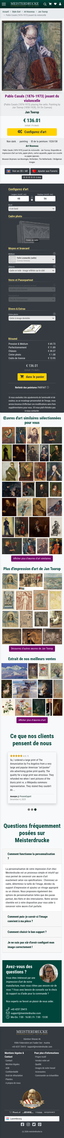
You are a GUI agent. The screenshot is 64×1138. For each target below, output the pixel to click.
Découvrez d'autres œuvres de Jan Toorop (32, 648)
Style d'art (16, 11)
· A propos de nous (13, 1083)
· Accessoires (40, 1072)
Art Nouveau (29, 11)
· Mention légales (12, 1064)
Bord (10, 205)
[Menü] (4, 4)
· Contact (8, 1060)
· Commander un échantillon (46, 1075)
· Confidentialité (11, 1072)
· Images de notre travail (44, 1068)
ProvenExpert (25, 796)
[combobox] (32, 208)
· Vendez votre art (41, 1060)
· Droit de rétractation (14, 1075)
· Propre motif (40, 1057)
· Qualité (37, 1064)
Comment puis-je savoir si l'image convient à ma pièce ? (28, 919)
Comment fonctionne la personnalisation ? (31, 856)
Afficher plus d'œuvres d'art (32, 720)
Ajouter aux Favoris (46, 171)
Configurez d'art (34, 132)
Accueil (5, 11)
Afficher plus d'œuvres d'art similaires (32, 558)
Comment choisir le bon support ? (27, 932)
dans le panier (34, 377)
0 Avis (38, 177)
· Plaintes (9, 1079)
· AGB (7, 1068)
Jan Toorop (43, 11)
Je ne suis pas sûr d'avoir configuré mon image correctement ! (31, 945)
